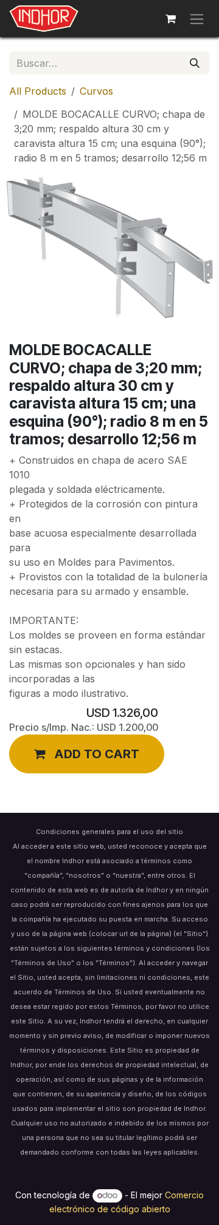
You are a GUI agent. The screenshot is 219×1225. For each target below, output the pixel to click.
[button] (86, 754)
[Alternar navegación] (197, 18)
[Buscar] (194, 63)
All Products (37, 91)
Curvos (96, 91)
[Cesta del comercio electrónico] (170, 18)
